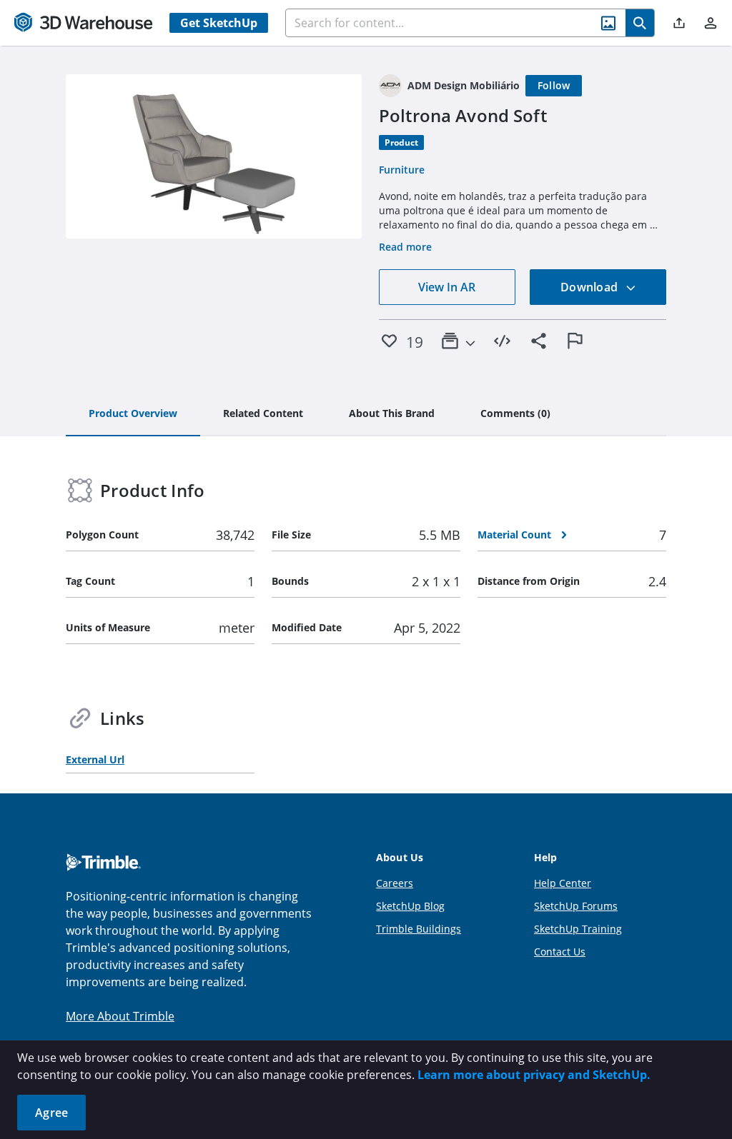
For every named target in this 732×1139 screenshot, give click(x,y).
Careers (394, 883)
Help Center (562, 883)
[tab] (133, 414)
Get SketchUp (218, 23)
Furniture (402, 169)
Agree (51, 1112)
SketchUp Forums (576, 906)
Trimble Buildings (418, 928)
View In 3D (214, 156)
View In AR (446, 287)
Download (590, 287)
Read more (405, 247)
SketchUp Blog (410, 906)
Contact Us (559, 951)
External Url (95, 759)
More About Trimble (120, 1016)
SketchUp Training (578, 928)
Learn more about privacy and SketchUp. (534, 1075)
